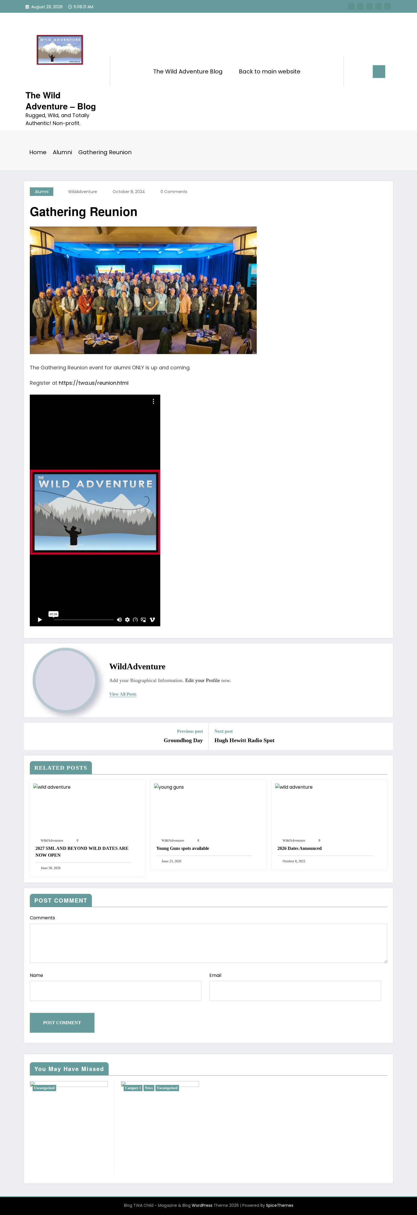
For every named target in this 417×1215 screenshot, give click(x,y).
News (149, 1088)
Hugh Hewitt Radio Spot (244, 740)
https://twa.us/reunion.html (94, 382)
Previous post (190, 731)
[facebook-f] (351, 6)
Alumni (42, 191)
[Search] (353, 71)
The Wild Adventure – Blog (61, 100)
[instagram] (378, 6)
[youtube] (387, 6)
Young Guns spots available (182, 848)
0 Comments (174, 191)
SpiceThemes (279, 1205)
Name (36, 975)
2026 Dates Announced (299, 848)
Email (215, 975)
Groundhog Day (183, 740)
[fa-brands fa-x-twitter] (360, 6)
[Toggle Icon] (379, 71)
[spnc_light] (364, 71)
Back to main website (269, 71)
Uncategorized (44, 1088)
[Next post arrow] (385, 736)
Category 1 (133, 1088)
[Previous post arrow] (32, 736)
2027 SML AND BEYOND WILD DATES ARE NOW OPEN (82, 852)
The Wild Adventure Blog (188, 71)
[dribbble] (369, 6)
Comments (42, 918)
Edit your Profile (202, 680)
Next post (223, 731)
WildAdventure (82, 191)
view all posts (122, 694)
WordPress (202, 1205)
